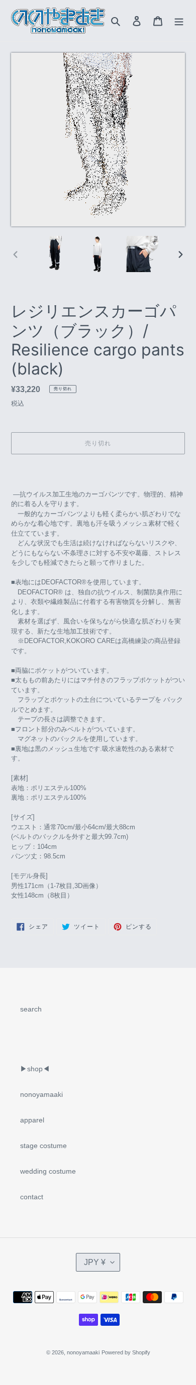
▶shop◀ (35, 1069)
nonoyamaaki (41, 1094)
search (31, 1009)
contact (31, 1197)
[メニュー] (178, 20)
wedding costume (48, 1171)
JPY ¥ (95, 1262)
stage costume (43, 1146)
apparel (32, 1120)
